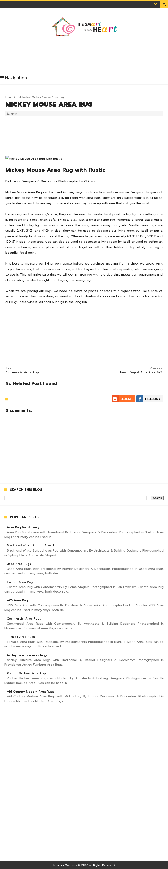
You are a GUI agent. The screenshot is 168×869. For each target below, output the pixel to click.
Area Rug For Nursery (23, 527)
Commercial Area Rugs (24, 618)
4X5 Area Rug (17, 600)
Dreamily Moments (64, 865)
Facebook (152, 399)
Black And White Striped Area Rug (32, 545)
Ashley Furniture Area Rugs (27, 655)
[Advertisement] (85, 52)
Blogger (127, 399)
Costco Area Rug (20, 582)
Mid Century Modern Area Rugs (30, 692)
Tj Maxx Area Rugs (21, 637)
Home (9, 97)
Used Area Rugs (19, 564)
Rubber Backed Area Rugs (27, 673)
